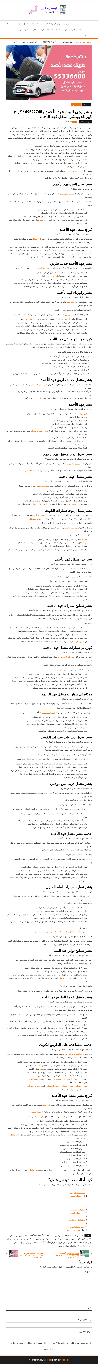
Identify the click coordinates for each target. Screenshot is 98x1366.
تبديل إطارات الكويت (77, 1220)
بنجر (85, 417)
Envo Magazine (64, 1360)
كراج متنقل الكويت (77, 1196)
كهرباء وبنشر (34, 344)
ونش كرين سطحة (53, 23)
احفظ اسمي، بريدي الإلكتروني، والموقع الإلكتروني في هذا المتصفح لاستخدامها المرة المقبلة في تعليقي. (50, 1343)
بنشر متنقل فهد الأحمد (35, 1239)
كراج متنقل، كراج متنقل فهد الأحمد (58, 1242)
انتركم (81, 29)
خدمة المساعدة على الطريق (73, 1054)
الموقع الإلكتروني (85, 1331)
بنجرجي (84, 414)
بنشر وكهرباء (68, 314)
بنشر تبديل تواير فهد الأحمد (39, 1235)
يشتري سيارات (67, 1086)
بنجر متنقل (40, 1116)
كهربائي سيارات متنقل (23, 1242)
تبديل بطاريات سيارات (39, 431)
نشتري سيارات (81, 1086)
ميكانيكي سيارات (84, 1245)
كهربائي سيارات (64, 657)
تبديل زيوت (44, 515)
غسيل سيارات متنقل (66, 932)
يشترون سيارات (46, 29)
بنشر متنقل (79, 42)
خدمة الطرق (36, 1112)
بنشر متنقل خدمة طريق (38, 384)
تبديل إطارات (33, 1170)
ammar (70, 122)
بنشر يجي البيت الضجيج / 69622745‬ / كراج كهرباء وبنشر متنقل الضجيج (67, 1255)
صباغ (58, 29)
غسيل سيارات (81, 932)
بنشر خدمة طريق (32, 470)
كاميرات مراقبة (23, 29)
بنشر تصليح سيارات (76, 641)
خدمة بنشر (70, 302)
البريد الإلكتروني (85, 1320)
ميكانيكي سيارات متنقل (66, 1246)
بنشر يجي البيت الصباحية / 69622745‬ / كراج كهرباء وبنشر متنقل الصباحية (31, 1255)
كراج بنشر (46, 1105)
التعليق (88, 1271)
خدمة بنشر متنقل (67, 193)
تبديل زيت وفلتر (35, 519)
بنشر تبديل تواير (74, 463)
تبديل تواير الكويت (78, 1210)
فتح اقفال (33, 1079)
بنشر (42, 220)
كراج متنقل (36, 239)
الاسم (89, 1308)
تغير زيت (83, 539)
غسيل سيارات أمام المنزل (45, 932)
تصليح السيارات (48, 713)
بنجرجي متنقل (65, 978)
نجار (34, 29)
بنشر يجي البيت (19, 1239)
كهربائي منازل (69, 29)
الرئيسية (88, 42)
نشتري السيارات (53, 1086)
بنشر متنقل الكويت (77, 1193)
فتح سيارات (56, 1079)
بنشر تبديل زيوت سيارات (17, 1236)
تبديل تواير (68, 23)
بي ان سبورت (37, 23)
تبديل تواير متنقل (42, 486)
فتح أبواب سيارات (70, 1079)
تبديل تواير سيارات (39, 504)
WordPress (47, 1360)
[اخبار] (7, 24)
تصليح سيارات (22, 23)
